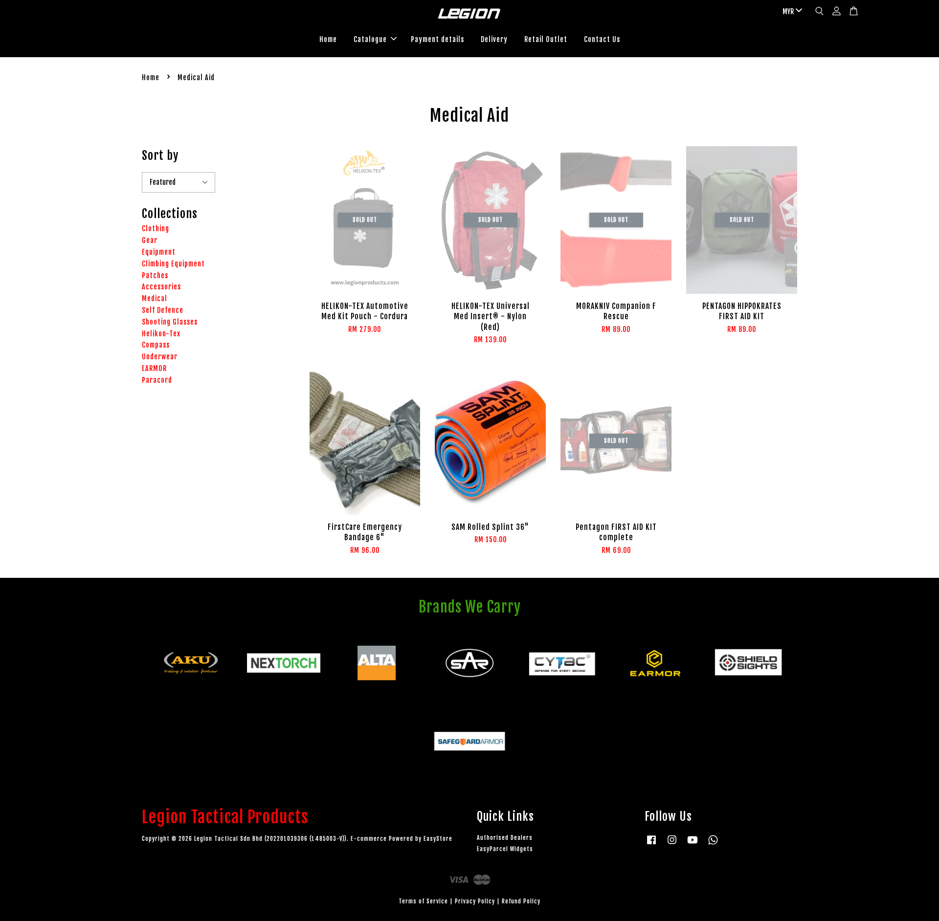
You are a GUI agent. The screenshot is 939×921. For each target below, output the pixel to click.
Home (328, 39)
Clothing (155, 228)
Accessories (161, 287)
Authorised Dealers (505, 837)
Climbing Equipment (173, 264)
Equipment (159, 252)
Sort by (160, 155)
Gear (149, 240)
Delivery (494, 39)
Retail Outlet (545, 39)
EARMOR (154, 368)
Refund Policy (521, 901)
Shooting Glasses (170, 322)
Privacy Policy (475, 901)
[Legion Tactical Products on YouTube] (692, 844)
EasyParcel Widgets (505, 849)
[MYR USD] (790, 12)
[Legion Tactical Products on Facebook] (651, 844)
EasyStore (438, 838)
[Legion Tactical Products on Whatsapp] (713, 844)
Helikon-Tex (161, 333)
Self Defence (162, 310)
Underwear (160, 356)
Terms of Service (423, 901)
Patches (155, 275)
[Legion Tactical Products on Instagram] (672, 844)
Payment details (437, 39)
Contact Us (602, 39)
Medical (154, 298)
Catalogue (370, 39)
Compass (156, 345)
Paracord (157, 380)
